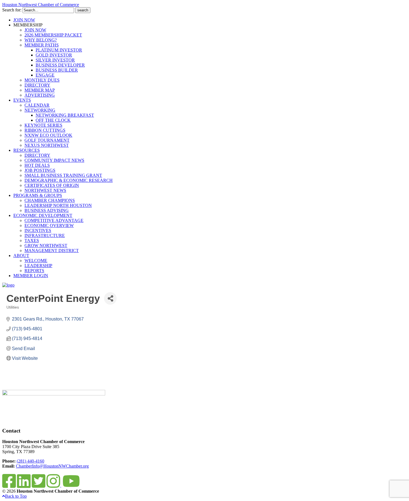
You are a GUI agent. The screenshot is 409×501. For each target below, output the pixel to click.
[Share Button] (110, 298)
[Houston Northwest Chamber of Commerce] (8, 285)
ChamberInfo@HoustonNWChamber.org (52, 466)
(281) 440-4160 (30, 461)
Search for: (11, 10)
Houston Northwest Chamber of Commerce (40, 4)
